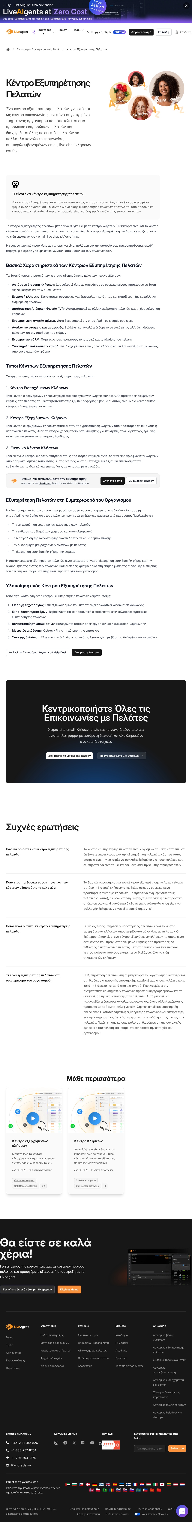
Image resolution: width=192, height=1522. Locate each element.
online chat (91, 1012)
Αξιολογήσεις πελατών (92, 1350)
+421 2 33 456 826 (24, 1443)
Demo (9, 1337)
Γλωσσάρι (122, 1342)
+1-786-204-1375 (23, 1458)
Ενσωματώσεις (15, 1360)
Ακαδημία (121, 1350)
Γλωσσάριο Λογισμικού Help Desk (38, 49)
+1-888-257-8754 (23, 1450)
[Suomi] (128, 1484)
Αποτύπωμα (85, 1365)
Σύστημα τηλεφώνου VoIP (169, 1359)
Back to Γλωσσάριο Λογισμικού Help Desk (40, 652)
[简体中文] (159, 1490)
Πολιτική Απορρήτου (149, 1508)
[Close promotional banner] (186, 5)
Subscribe (177, 1448)
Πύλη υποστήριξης (52, 1335)
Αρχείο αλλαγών (51, 1358)
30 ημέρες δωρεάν (141, 480)
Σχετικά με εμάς (88, 1335)
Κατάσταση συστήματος (55, 1350)
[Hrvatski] (142, 1484)
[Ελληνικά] (101, 1484)
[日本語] (162, 1484)
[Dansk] (88, 1484)
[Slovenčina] (125, 1490)
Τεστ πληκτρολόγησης (130, 1365)
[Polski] (98, 1490)
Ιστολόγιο (122, 1335)
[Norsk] (91, 1490)
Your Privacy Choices (155, 1514)
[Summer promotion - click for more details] (96, 11)
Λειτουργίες (13, 1352)
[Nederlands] (182, 1484)
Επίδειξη (163, 32)
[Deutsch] (94, 1484)
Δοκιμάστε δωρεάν (86, 652)
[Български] (74, 1484)
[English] (108, 1484)
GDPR (171, 1508)
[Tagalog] (145, 1490)
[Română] (111, 1490)
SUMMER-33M (22, 18)
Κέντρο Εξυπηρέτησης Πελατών (87, 49)
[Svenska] (138, 1490)
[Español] (115, 1484)
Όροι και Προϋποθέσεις (84, 1508)
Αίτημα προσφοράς (52, 1365)
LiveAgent (45, 483)
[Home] (8, 49)
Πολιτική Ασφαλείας (118, 1508)
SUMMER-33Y (58, 18)
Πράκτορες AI (44, 32)
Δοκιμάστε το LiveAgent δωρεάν (69, 755)
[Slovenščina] (132, 1490)
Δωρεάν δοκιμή (141, 32)
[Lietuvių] (169, 1484)
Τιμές (9, 1345)
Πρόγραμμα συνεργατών (93, 1358)
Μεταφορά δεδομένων (54, 1342)
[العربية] (67, 1484)
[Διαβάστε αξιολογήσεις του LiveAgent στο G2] (111, 1445)
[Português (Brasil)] (105, 1490)
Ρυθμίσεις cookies (117, 1514)
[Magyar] (148, 1484)
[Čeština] (81, 1484)
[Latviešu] (175, 1484)
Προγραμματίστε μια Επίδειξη (119, 755)
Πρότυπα (121, 1358)
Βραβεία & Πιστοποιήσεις (94, 1342)
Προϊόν (62, 29)
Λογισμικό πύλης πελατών (169, 1404)
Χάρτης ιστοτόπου (88, 1514)
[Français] (135, 1484)
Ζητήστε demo (112, 480)
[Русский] (118, 1490)
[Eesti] (121, 1484)
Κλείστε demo (69, 1289)
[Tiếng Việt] (152, 1490)
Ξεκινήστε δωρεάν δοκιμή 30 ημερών (27, 1289)
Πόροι (76, 29)
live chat (66, 145)
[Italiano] (155, 1484)
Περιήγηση (13, 1368)
